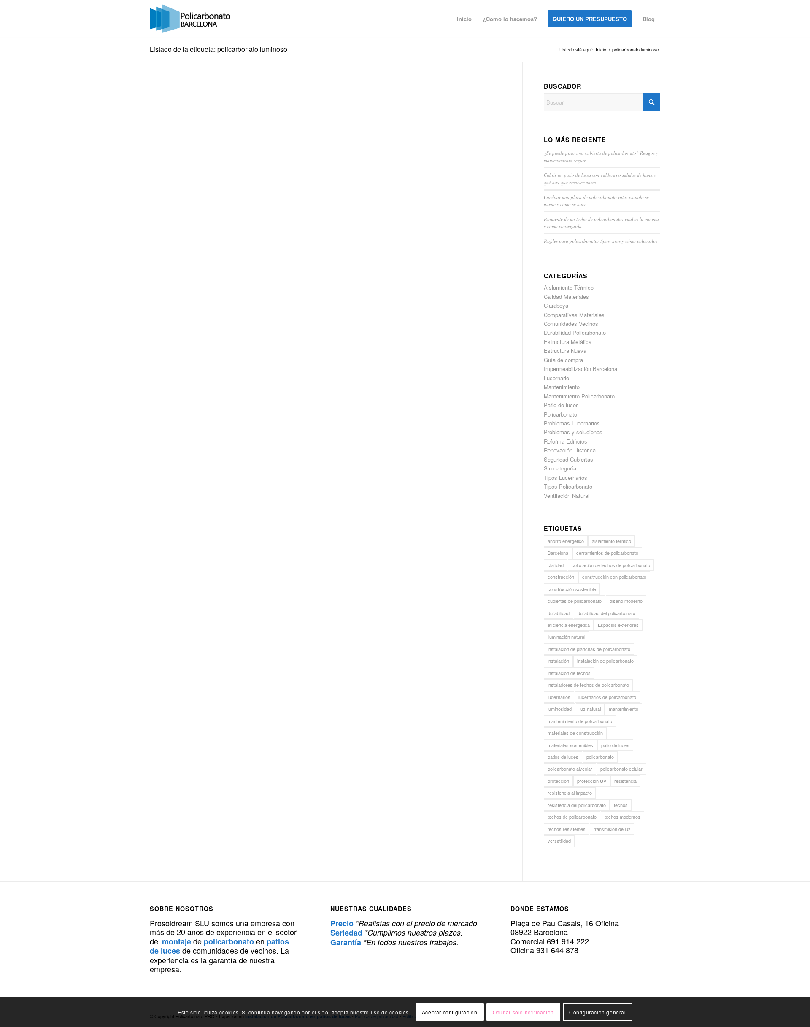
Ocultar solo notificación (523, 1012)
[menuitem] (464, 19)
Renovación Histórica (570, 450)
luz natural (590, 708)
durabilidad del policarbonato (606, 613)
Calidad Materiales (566, 297)
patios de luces (563, 756)
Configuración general (597, 1012)
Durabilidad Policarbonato (575, 332)
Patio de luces (561, 405)
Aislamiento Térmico (569, 287)
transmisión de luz (612, 828)
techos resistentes (567, 828)
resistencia (625, 780)
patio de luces (615, 745)
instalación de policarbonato (605, 660)
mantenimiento (623, 708)
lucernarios (559, 697)
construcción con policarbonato (614, 576)
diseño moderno (626, 600)
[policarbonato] (190, 19)
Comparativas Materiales (574, 315)
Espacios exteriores (618, 624)
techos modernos (622, 816)
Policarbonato (560, 414)
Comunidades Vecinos (571, 324)
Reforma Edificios (565, 441)
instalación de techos (569, 672)
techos (621, 804)
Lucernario (556, 378)
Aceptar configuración (450, 1012)
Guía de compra (563, 360)
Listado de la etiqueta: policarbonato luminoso (218, 49)
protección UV (591, 780)
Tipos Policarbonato (568, 486)
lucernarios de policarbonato (607, 697)
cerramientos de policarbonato (607, 552)
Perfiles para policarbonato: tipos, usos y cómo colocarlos (600, 241)
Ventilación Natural (566, 496)
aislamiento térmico (611, 541)
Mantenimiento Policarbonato (579, 396)
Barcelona (558, 552)
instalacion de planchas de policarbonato (589, 648)
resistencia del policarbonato (577, 804)
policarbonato (600, 756)
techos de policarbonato (572, 816)
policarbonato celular (621, 768)
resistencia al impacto (570, 792)
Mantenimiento (562, 387)
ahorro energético (566, 541)
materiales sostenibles (570, 745)
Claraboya (556, 305)
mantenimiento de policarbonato (580, 721)
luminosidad (560, 708)
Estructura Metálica (567, 342)
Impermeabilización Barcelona (580, 369)
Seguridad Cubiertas (568, 459)
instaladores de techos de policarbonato (588, 684)
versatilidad (559, 840)
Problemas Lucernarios (572, 423)
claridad (556, 565)
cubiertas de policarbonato (575, 600)
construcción (561, 576)
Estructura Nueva (565, 351)
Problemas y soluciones (573, 432)
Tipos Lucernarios (565, 477)
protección (558, 780)
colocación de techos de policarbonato (611, 565)
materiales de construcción (575, 732)
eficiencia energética (569, 624)
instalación (558, 660)
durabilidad (559, 613)
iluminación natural (566, 636)
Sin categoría (560, 468)
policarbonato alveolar (570, 768)
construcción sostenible (572, 589)
